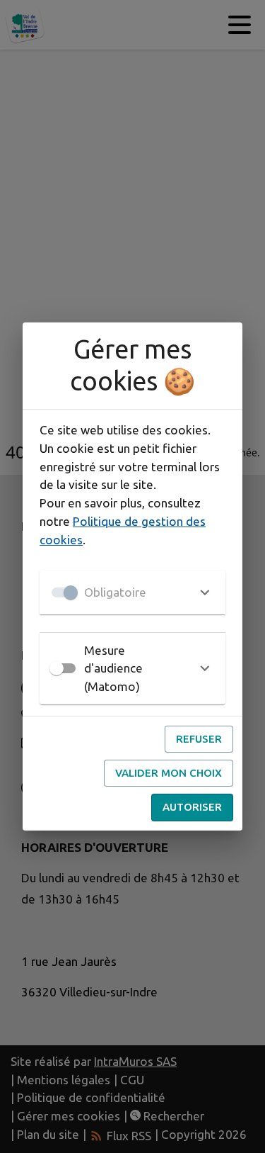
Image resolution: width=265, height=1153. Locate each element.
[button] (132, 592)
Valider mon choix (168, 773)
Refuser (199, 739)
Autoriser (192, 807)
